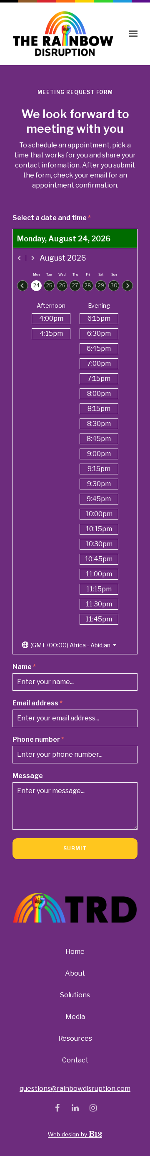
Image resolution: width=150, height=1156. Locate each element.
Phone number (38, 739)
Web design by (68, 1134)
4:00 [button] (51, 318)
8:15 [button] (99, 409)
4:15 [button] (51, 333)
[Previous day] (22, 285)
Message (27, 776)
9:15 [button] (99, 469)
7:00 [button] (99, 364)
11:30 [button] (99, 604)
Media (75, 1017)
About (75, 973)
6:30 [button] (99, 333)
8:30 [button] (99, 424)
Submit (75, 848)
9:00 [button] (99, 454)
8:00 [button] (99, 394)
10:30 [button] (98, 544)
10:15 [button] (99, 529)
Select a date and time (51, 218)
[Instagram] (93, 1108)
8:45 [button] (99, 439)
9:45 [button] (99, 499)
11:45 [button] (98, 619)
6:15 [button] (99, 318)
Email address (37, 703)
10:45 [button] (98, 559)
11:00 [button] (99, 574)
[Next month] (32, 258)
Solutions (75, 995)
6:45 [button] (99, 348)
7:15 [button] (99, 379)
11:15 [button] (99, 589)
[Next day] (127, 285)
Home (75, 952)
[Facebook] (57, 1108)
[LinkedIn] (75, 1108)
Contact (75, 1060)
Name (24, 667)
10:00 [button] (98, 514)
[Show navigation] (131, 34)
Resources (75, 1038)
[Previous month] (19, 258)
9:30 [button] (99, 484)
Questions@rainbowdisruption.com (75, 1089)
